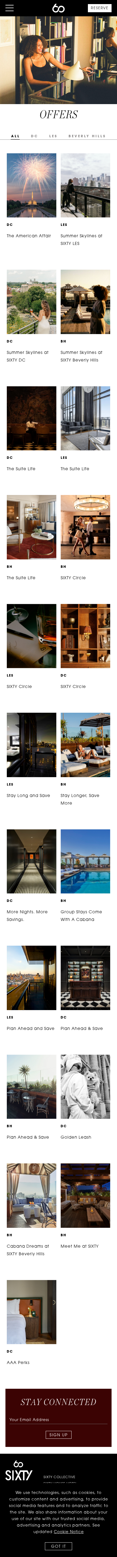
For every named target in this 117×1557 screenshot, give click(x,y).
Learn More (25, 158)
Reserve (100, 8)
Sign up (59, 1435)
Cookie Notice (69, 1532)
